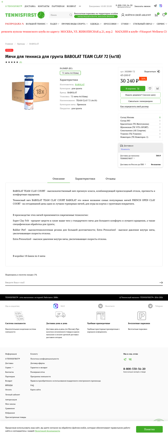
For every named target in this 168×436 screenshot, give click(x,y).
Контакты (43, 6)
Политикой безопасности (47, 430)
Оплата (8, 389)
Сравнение (10, 408)
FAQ (32, 385)
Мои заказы (10, 404)
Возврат (71, 6)
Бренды (21, 43)
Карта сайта (35, 389)
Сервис (161, 23)
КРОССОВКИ (110, 23)
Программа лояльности (40, 376)
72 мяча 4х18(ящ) (70, 72)
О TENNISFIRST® (13, 6)
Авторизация (11, 399)
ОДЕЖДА (94, 23)
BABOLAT (34, 43)
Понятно (149, 429)
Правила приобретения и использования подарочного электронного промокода (65, 381)
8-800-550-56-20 (124, 5)
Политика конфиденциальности (44, 358)
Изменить (125, 149)
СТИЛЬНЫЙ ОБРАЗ (142, 23)
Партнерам (58, 6)
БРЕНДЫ (9, 385)
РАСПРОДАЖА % (14, 23)
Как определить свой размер (134, 106)
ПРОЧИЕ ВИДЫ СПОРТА (73, 23)
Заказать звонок (142, 6)
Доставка (30, 6)
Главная (9, 43)
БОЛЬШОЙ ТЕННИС (36, 23)
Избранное (10, 413)
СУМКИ (124, 23)
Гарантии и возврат (38, 367)
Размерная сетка (37, 372)
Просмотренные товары (15, 417)
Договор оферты (37, 363)
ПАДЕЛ (53, 23)
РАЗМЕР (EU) (66, 68)
